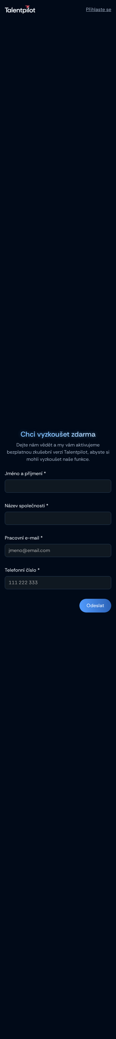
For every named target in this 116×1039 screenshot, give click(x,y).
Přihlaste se (98, 9)
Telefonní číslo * (22, 570)
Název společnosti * (26, 506)
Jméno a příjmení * (25, 473)
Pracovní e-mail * (24, 538)
